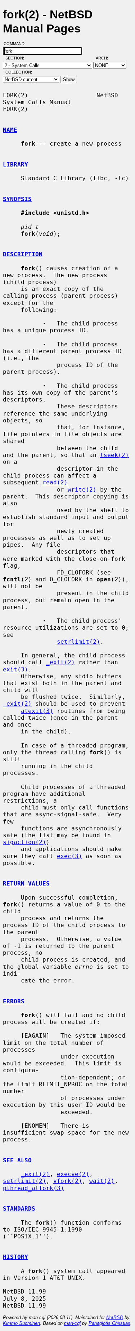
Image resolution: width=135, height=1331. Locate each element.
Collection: (18, 72)
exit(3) (15, 669)
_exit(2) (60, 662)
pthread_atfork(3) (33, 1188)
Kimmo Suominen (21, 1323)
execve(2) (73, 1174)
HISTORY (15, 1257)
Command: (17, 43)
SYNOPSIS (17, 199)
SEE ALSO (17, 1160)
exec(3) (69, 856)
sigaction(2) (24, 842)
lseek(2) (114, 455)
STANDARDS (19, 1208)
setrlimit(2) (78, 641)
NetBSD (114, 1317)
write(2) (82, 489)
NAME (10, 130)
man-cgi (72, 1323)
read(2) (55, 482)
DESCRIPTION (22, 254)
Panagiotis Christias (109, 1323)
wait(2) (101, 1180)
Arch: (105, 58)
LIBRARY (15, 164)
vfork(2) (67, 1180)
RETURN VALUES (26, 883)
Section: (16, 58)
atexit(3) (37, 710)
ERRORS (13, 1001)
